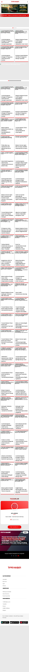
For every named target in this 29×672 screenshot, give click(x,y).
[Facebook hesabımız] (11, 556)
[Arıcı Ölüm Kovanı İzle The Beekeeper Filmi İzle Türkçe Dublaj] (14, 544)
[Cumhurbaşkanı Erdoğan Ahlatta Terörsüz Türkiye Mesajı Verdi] (21, 451)
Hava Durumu (6, 594)
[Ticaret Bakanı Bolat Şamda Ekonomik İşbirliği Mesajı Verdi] (21, 351)
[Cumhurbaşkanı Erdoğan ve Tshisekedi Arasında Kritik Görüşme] (21, 271)
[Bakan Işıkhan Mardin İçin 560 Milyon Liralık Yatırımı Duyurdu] (7, 483)
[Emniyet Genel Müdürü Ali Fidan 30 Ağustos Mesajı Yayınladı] (21, 50)
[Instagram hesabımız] (16, 556)
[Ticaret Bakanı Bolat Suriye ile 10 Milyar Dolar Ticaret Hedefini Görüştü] (7, 207)
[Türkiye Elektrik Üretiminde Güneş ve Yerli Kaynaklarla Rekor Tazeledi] (7, 239)
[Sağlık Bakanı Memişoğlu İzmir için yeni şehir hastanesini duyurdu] (21, 483)
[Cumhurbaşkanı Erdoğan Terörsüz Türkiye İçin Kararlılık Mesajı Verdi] (21, 467)
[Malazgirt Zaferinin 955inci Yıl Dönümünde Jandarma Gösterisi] (7, 401)
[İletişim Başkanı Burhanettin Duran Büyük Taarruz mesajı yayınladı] (7, 385)
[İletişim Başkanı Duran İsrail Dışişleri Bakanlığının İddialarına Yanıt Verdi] (21, 34)
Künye (4, 606)
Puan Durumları (6, 596)
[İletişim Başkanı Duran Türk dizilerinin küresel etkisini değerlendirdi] (21, 223)
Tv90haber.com (6, 602)
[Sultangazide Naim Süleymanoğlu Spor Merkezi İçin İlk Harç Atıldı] (7, 173)
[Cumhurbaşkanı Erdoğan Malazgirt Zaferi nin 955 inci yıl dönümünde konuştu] (21, 385)
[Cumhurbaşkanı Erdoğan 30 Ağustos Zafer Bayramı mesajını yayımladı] (7, 34)
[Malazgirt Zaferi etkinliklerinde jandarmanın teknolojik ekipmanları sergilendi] (21, 401)
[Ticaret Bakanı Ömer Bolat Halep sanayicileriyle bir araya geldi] (21, 122)
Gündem (5, 579)
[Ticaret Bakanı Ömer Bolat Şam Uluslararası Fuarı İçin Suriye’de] (7, 318)
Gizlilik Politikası (6, 608)
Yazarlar (4, 604)
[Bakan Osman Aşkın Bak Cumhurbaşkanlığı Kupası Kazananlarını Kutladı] (21, 334)
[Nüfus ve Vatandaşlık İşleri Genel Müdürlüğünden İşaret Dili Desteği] (21, 318)
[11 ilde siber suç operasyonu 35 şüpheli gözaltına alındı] (7, 140)
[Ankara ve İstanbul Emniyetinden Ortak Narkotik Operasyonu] (7, 451)
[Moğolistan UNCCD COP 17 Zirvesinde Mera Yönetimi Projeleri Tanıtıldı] (7, 255)
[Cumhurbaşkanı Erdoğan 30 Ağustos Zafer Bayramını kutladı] (7, 50)
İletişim (4, 610)
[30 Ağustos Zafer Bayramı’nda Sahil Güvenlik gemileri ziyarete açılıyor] (7, 223)
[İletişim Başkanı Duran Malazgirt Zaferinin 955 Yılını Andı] (7, 287)
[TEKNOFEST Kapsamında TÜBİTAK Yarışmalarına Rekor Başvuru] (7, 351)
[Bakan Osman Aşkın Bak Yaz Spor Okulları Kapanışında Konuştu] (21, 140)
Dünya (4, 585)
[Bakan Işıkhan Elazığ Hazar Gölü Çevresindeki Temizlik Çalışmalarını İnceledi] (7, 271)
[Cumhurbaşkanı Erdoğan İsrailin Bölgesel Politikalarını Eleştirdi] (21, 173)
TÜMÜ (25, 532)
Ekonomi (5, 581)
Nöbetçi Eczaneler (7, 591)
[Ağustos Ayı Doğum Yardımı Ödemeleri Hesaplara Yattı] (21, 207)
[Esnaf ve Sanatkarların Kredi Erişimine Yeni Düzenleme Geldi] (21, 239)
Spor (4, 583)
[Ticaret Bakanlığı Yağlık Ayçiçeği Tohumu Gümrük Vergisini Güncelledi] (21, 302)
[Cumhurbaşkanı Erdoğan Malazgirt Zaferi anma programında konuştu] (7, 418)
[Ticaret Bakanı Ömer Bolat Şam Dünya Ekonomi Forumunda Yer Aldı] (7, 334)
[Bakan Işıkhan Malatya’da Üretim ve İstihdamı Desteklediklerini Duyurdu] (7, 122)
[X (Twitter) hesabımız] (13, 556)
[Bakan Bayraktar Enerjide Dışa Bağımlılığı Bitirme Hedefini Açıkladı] (21, 255)
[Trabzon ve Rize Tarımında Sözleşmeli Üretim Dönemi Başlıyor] (7, 434)
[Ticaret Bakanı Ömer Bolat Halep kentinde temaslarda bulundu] (7, 302)
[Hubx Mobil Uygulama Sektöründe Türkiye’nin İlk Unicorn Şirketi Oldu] (7, 156)
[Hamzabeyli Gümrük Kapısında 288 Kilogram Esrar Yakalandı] (21, 418)
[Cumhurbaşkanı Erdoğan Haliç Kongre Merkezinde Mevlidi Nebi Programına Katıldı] (21, 156)
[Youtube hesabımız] (18, 556)
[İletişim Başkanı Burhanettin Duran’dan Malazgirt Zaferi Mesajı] (7, 467)
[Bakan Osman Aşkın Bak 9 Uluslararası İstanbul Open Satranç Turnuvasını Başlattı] (7, 189)
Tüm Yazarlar (14, 527)
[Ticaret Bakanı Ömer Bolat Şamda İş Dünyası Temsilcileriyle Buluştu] (7, 367)
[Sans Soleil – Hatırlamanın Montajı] (21, 287)
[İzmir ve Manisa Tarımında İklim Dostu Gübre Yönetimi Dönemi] (21, 434)
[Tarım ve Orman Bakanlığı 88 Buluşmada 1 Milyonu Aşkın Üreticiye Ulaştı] (21, 189)
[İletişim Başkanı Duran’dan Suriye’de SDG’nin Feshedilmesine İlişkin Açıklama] (21, 367)
